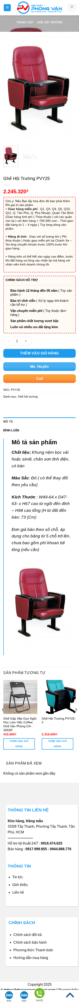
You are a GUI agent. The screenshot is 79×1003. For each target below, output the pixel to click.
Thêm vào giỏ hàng (39, 353)
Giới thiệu (20, 885)
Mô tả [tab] (8, 421)
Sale (9, 1000)
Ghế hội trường (50, 22)
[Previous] (10, 88)
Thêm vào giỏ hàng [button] (19, 744)
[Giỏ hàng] (71, 7)
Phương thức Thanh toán (33, 950)
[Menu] (7, 7)
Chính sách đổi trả (27, 935)
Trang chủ (24, 22)
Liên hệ (18, 892)
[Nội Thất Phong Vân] (39, 7)
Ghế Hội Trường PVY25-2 (59, 720)
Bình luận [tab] (11, 430)
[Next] (69, 88)
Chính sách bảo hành (30, 942)
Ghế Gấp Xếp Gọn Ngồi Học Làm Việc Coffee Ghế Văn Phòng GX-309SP (19, 724)
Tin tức (17, 877)
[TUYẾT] (39, 994)
